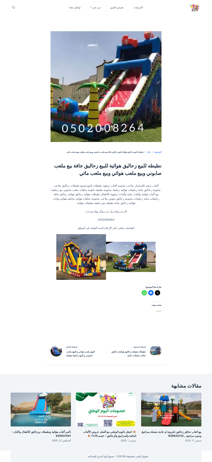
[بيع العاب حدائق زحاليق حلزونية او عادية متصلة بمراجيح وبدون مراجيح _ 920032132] (171, 409)
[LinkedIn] (99, 333)
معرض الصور (117, 7)
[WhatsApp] (85, 333)
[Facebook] (127, 333)
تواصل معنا (75, 7)
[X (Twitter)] (113, 333)
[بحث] (13, 7)
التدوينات (138, 7)
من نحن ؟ (95, 7)
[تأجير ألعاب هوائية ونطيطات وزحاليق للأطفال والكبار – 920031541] (41, 409)
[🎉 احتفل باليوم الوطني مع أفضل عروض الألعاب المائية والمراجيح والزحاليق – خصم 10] (106, 409)
